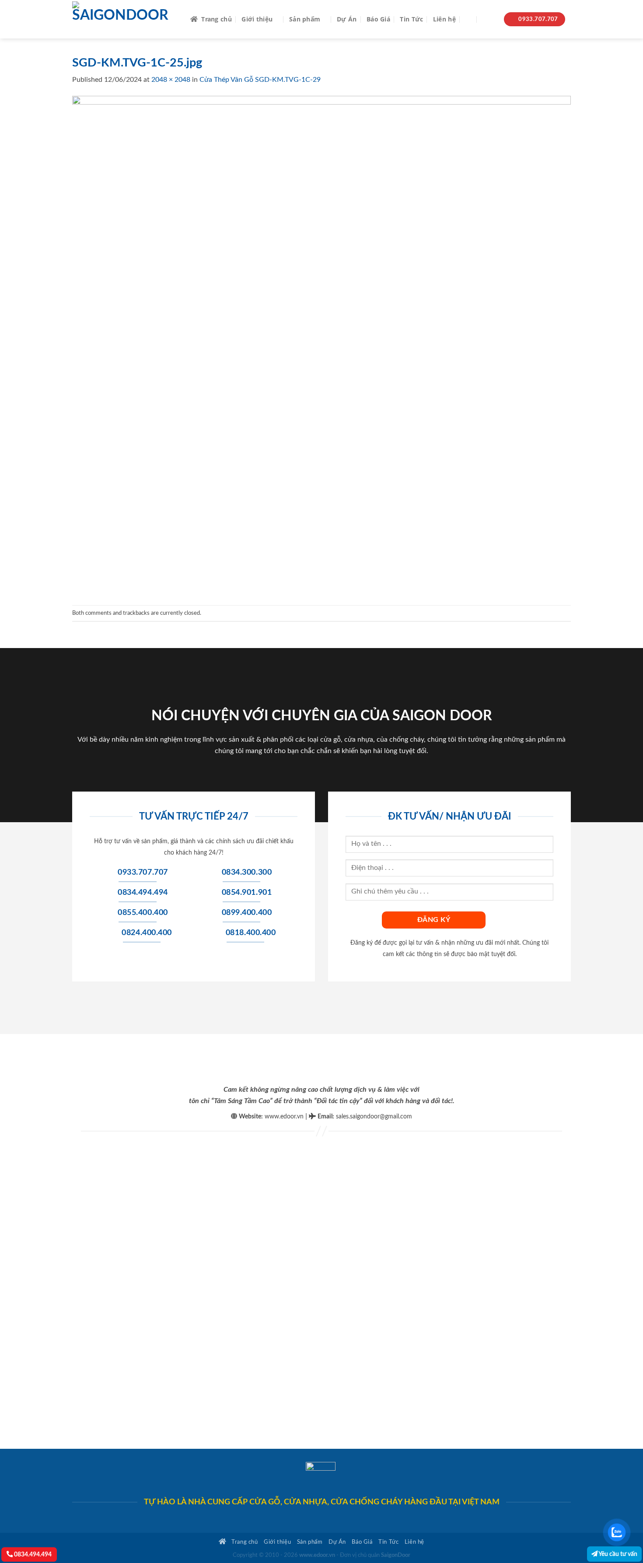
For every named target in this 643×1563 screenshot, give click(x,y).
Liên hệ (444, 19)
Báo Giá (378, 19)
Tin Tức (411, 19)
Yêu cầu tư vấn (617, 1554)
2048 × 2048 (170, 79)
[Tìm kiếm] (469, 19)
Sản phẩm (304, 19)
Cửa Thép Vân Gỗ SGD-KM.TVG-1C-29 (260, 79)
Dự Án (346, 19)
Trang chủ (216, 19)
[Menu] (489, 19)
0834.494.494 (32, 1554)
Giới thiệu (257, 19)
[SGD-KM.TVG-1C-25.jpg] (321, 344)
